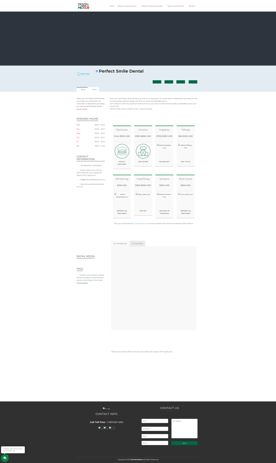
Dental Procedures (84, 278)
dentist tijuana (88, 280)
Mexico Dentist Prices (175, 6)
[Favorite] (196, 74)
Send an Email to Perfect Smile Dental (133, 371)
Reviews (192, 6)
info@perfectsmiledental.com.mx (92, 180)
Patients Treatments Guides (152, 6)
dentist (79, 280)
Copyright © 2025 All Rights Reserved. (138, 460)
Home (112, 6)
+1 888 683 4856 (114, 422)
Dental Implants (97, 275)
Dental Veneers (97, 278)
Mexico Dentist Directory (127, 6)
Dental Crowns (85, 275)
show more (82, 109)
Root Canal (98, 280)
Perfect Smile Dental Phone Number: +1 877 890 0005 (132, 361)
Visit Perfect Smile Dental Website (177, 370)
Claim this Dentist (82, 283)
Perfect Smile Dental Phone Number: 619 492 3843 (174, 361)
